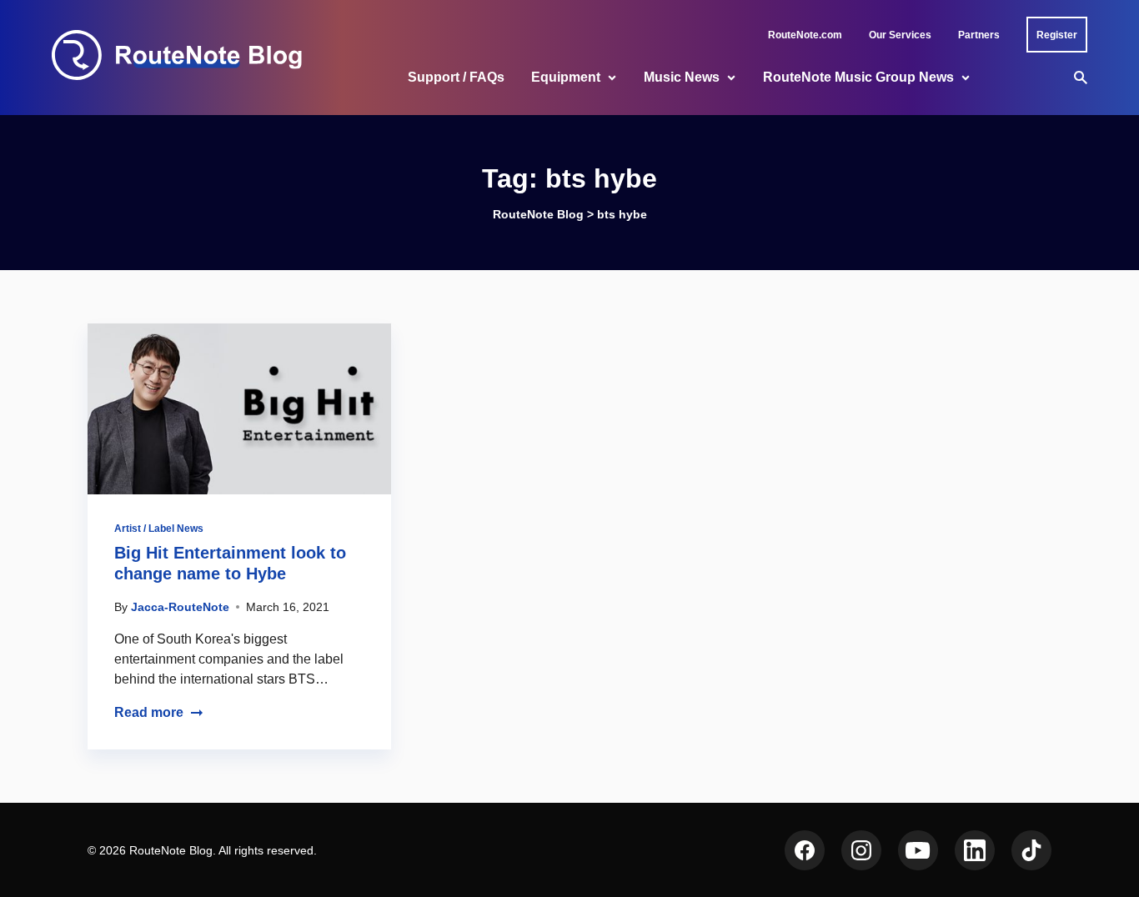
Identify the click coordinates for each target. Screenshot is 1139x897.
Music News (682, 77)
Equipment (565, 77)
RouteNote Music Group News (858, 77)
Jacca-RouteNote (180, 607)
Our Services (900, 35)
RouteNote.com (805, 35)
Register (1056, 35)
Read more (148, 712)
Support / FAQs (456, 77)
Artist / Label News (158, 528)
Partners (979, 35)
